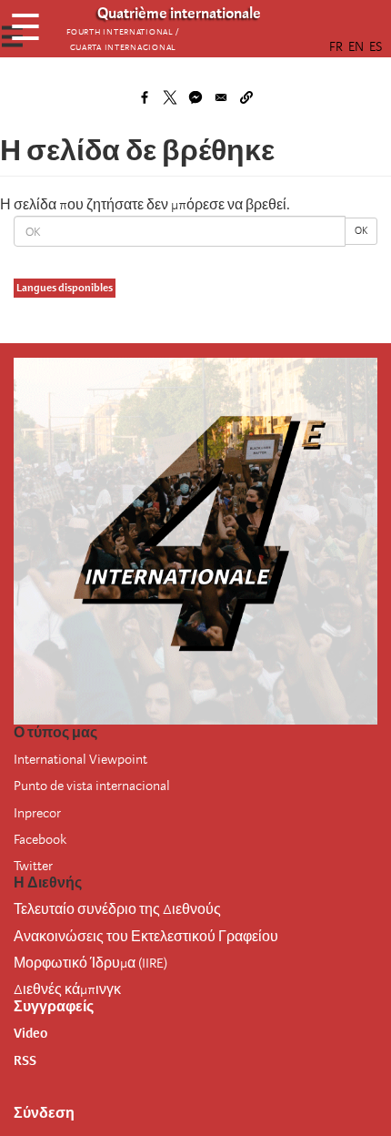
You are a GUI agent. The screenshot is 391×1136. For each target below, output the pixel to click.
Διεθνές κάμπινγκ (67, 989)
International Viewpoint (80, 759)
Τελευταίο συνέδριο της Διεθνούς (117, 909)
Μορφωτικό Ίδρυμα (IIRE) (90, 963)
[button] (246, 97)
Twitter (33, 865)
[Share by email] (221, 97)
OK (361, 231)
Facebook (40, 839)
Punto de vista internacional (92, 785)
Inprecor (37, 813)
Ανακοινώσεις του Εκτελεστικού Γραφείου (146, 936)
